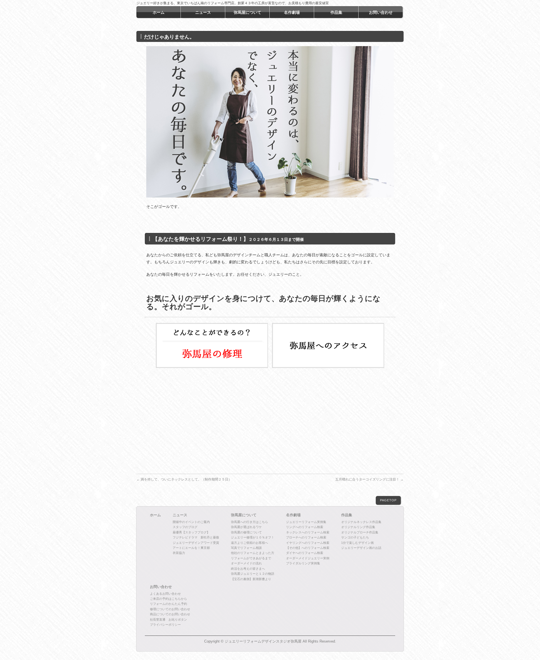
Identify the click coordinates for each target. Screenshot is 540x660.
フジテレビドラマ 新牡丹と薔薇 (196, 537)
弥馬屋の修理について (246, 532)
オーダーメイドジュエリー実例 (307, 558)
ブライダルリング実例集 (303, 563)
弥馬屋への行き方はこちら (249, 522)
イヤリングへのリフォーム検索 (307, 542)
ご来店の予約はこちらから (168, 598)
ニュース (180, 515)
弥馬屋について (243, 515)
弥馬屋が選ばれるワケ (246, 527)
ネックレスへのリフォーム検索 (307, 532)
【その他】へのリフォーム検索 (307, 547)
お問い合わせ (161, 587)
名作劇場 (293, 515)
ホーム (155, 515)
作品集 (346, 515)
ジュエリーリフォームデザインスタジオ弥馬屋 (263, 641)
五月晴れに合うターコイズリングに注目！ (369, 479)
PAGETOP (388, 500)
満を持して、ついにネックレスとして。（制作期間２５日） (184, 479)
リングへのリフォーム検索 (304, 527)
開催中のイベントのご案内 (191, 522)
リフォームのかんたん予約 (168, 603)
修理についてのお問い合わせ (170, 609)
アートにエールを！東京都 (191, 547)
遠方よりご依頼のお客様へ (249, 542)
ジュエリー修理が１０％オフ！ (252, 537)
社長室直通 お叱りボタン (168, 619)
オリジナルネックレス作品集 (361, 522)
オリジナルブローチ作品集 (359, 532)
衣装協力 (179, 553)
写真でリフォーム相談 (246, 547)
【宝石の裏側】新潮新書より (251, 579)
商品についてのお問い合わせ (170, 614)
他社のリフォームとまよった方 (252, 553)
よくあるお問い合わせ (165, 593)
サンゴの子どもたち (355, 537)
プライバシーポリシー (165, 624)
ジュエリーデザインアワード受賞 (196, 542)
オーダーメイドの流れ (246, 563)
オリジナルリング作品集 (358, 527)
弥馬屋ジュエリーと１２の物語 (252, 573)
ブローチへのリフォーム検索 (306, 537)
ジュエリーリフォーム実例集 (306, 522)
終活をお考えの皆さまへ (248, 568)
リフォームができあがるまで (251, 558)
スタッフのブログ (185, 527)
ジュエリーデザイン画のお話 (361, 547)
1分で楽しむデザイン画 (357, 542)
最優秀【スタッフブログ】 (191, 532)
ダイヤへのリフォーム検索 (304, 553)
